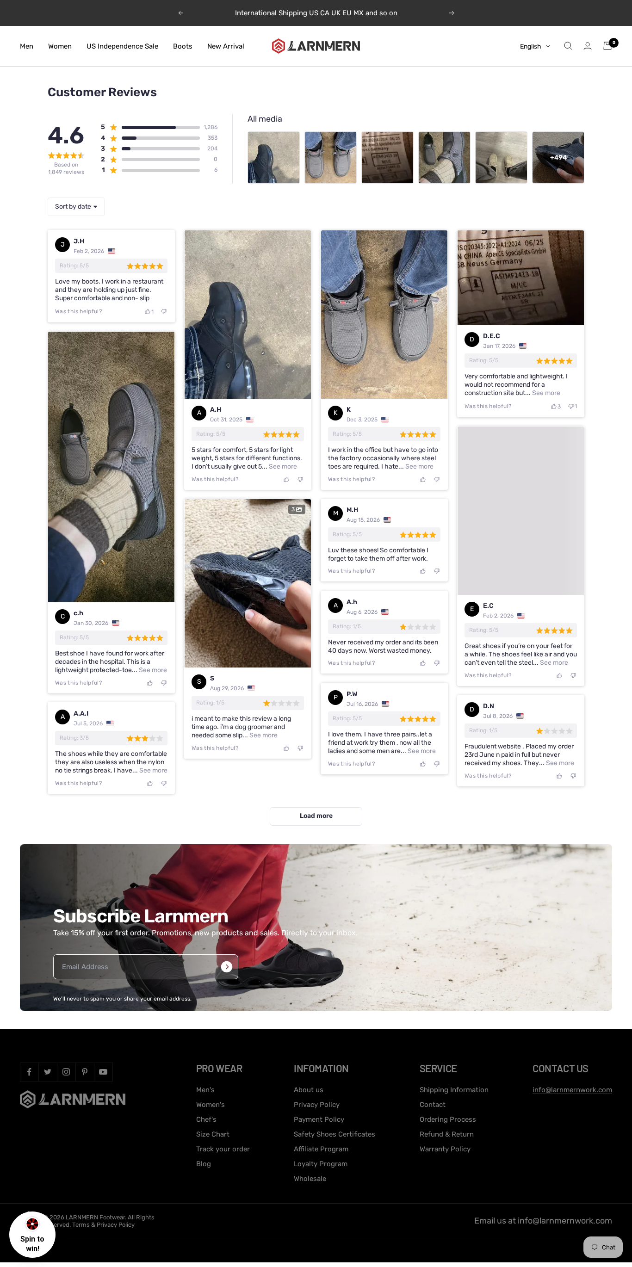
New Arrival (225, 46)
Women (60, 46)
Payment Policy (319, 1119)
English (530, 46)
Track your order (223, 1149)
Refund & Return (447, 1134)
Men (26, 46)
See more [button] (282, 466)
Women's (210, 1104)
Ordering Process (448, 1119)
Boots (182, 46)
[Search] (568, 46)
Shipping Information (454, 1090)
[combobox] (76, 207)
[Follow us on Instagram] (66, 1072)
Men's (205, 1090)
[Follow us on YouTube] (103, 1072)
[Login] (587, 46)
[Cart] (607, 46)
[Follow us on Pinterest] (84, 1072)
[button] (150, 127)
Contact (433, 1104)
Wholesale (310, 1178)
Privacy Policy (317, 1104)
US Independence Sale (122, 46)
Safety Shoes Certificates (334, 1134)
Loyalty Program (320, 1164)
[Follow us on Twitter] (47, 1072)
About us (308, 1090)
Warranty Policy (445, 1149)
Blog (203, 1164)
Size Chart (212, 1134)
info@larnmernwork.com (572, 1090)
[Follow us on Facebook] (29, 1072)
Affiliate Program (321, 1149)
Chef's (206, 1119)
